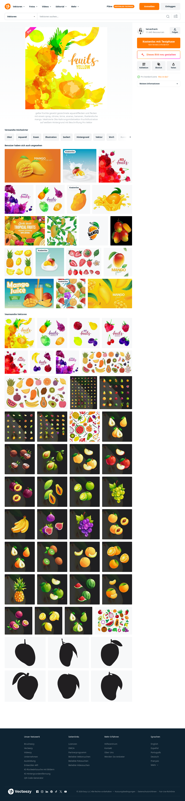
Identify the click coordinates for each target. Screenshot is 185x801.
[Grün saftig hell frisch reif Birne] (78, 621)
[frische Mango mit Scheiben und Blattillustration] (118, 262)
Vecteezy (28, 748)
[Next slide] (127, 137)
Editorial (60, 6)
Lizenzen (72, 743)
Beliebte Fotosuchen (78, 760)
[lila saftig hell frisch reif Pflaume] (20, 492)
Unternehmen (31, 756)
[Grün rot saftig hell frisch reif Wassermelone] (85, 589)
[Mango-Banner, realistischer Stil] (29, 293)
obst (9, 137)
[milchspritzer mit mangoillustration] (79, 166)
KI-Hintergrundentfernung (37, 773)
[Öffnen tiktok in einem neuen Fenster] (56, 791)
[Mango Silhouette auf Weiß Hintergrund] (25, 652)
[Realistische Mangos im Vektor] (33, 166)
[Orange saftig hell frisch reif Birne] (20, 557)
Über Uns (109, 752)
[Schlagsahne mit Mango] (50, 262)
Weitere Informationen (150, 83)
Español (155, 748)
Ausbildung (30, 760)
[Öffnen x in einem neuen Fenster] (61, 791)
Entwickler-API (31, 765)
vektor (99, 137)
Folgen (175, 32)
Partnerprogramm (77, 752)
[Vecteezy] (8, 6)
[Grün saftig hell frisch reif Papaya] (52, 492)
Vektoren (17, 6)
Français (155, 760)
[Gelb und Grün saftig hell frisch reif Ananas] (20, 589)
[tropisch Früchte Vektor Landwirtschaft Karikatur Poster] (25, 230)
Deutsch (155, 756)
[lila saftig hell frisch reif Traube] (85, 524)
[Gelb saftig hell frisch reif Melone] (85, 557)
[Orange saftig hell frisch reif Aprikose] (117, 524)
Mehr (73, 6)
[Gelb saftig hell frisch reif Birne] (117, 426)
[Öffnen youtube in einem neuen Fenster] (65, 791)
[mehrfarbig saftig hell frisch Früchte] (83, 392)
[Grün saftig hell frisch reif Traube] (117, 492)
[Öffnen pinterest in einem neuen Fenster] (51, 791)
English (154, 743)
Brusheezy (29, 743)
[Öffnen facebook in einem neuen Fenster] (37, 791)
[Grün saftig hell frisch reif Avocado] (52, 459)
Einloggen (170, 6)
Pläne (109, 6)
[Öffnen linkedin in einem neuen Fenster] (47, 791)
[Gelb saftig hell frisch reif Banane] (20, 524)
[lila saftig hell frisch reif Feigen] (52, 524)
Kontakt (108, 748)
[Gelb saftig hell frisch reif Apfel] (85, 459)
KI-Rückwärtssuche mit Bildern (39, 769)
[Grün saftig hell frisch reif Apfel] (52, 589)
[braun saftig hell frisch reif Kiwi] (52, 557)
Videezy (28, 752)
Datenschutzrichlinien (147, 791)
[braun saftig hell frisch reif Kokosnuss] (20, 459)
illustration (51, 137)
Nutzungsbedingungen (125, 791)
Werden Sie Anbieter (114, 756)
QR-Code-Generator (33, 778)
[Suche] (168, 16)
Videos (45, 6)
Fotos (32, 6)
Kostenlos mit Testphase (159, 43)
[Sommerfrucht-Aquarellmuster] (70, 293)
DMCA (71, 748)
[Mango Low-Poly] (78, 199)
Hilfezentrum (110, 743)
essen (36, 137)
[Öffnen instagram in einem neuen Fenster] (42, 791)
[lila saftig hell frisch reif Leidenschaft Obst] (18, 621)
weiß (111, 137)
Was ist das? (163, 77)
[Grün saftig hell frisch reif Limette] (85, 492)
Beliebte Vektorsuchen (79, 756)
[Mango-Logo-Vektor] (93, 230)
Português (156, 752)
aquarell (22, 137)
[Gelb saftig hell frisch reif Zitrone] (48, 621)
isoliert (66, 137)
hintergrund (83, 137)
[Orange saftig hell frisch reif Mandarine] (117, 589)
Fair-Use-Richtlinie (167, 791)
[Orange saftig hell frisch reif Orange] (117, 557)
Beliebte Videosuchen (79, 765)
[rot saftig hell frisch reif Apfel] (117, 459)
